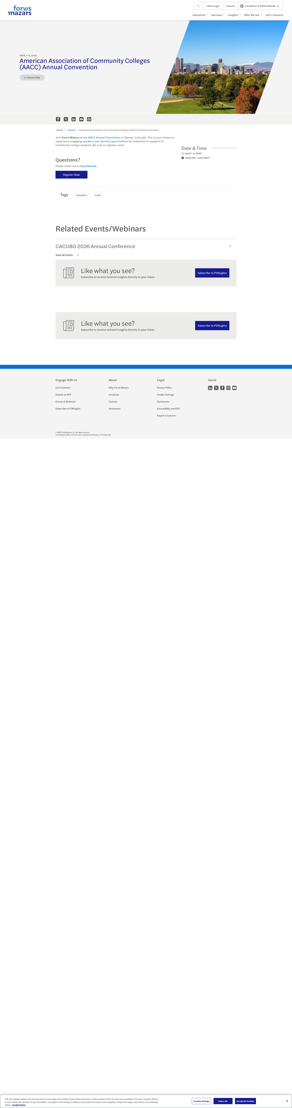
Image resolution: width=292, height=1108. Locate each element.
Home (59, 130)
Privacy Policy (164, 387)
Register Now (71, 174)
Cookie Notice (19, 1104)
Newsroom (114, 408)
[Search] (198, 6)
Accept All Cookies (245, 1100)
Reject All (223, 1100)
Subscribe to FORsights (212, 273)
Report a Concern (166, 415)
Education (81, 195)
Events (71, 130)
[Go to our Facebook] (222, 388)
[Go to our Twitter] (216, 388)
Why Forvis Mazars (119, 387)
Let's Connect (63, 387)
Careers (230, 6)
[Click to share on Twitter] (66, 119)
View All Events (64, 255)
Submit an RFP (63, 394)
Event (98, 195)
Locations (114, 394)
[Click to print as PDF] (89, 119)
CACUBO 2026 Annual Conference (95, 246)
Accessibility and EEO (168, 408)
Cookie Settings (165, 394)
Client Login (213, 6)
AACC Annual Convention (104, 137)
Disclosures (163, 401)
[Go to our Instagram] (228, 388)
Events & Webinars (66, 401)
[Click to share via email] (81, 119)
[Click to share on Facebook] (58, 119)
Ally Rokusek (88, 166)
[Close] (287, 1101)
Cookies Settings (201, 1100)
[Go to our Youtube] (234, 388)
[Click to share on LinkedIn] (73, 119)
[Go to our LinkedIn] (210, 388)
